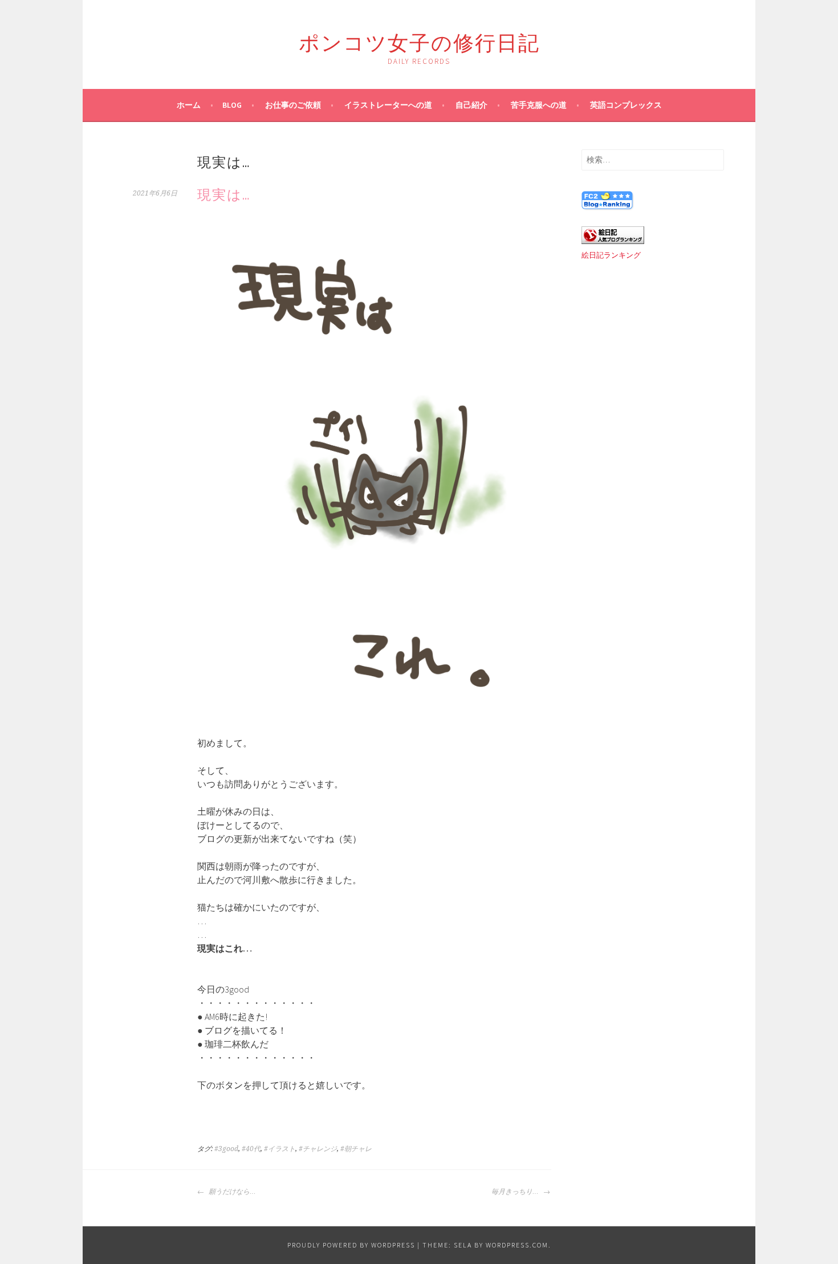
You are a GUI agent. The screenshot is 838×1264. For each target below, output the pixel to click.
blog (232, 105)
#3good (226, 1149)
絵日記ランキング (611, 255)
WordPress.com (517, 1245)
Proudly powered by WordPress (351, 1245)
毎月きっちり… (515, 1192)
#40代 (251, 1149)
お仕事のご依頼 (293, 105)
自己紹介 (471, 105)
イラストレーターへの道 (388, 105)
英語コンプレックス (626, 105)
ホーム (189, 105)
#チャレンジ (318, 1149)
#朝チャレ (356, 1149)
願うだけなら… (231, 1192)
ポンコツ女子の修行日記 (419, 41)
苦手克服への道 (539, 105)
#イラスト (279, 1149)
